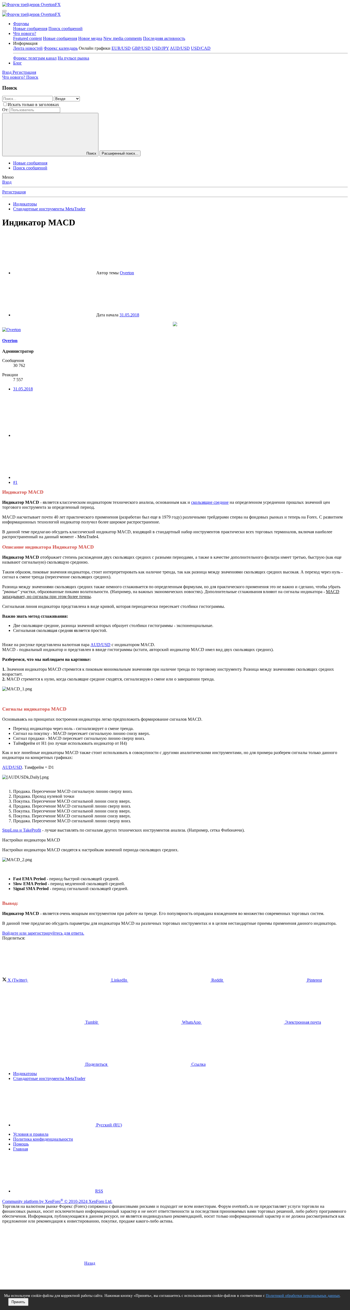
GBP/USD (141, 48)
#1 (15, 482)
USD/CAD (201, 48)
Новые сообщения (30, 28)
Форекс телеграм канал (35, 58)
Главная (20, 1149)
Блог (17, 63)
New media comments (122, 38)
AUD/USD (180, 48)
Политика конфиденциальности (43, 1139)
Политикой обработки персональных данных (303, 1296)
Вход (6, 182)
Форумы (21, 23)
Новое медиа (90, 38)
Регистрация (14, 192)
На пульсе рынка (73, 58)
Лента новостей (28, 48)
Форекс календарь (61, 48)
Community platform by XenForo (57, 1201)
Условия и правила (30, 1134)
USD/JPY (160, 48)
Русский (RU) (108, 1125)
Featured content (27, 38)
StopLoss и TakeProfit (21, 830)
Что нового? (24, 33)
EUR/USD (121, 48)
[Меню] (4, 11)
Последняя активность (164, 38)
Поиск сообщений (65, 28)
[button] (25, 43)
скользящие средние (210, 502)
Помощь (21, 1144)
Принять (18, 1302)
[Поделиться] (54, 435)
